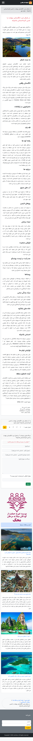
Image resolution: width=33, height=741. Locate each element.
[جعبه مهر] (26, 2)
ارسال (28, 484)
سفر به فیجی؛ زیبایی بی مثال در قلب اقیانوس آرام (19, 676)
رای (5, 427)
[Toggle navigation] (3, 2)
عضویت (28, 728)
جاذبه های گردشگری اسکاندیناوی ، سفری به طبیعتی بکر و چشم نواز (18, 553)
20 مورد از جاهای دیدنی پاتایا (24, 636)
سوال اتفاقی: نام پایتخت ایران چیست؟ (20, 476)
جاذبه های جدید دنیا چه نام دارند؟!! (22, 594)
